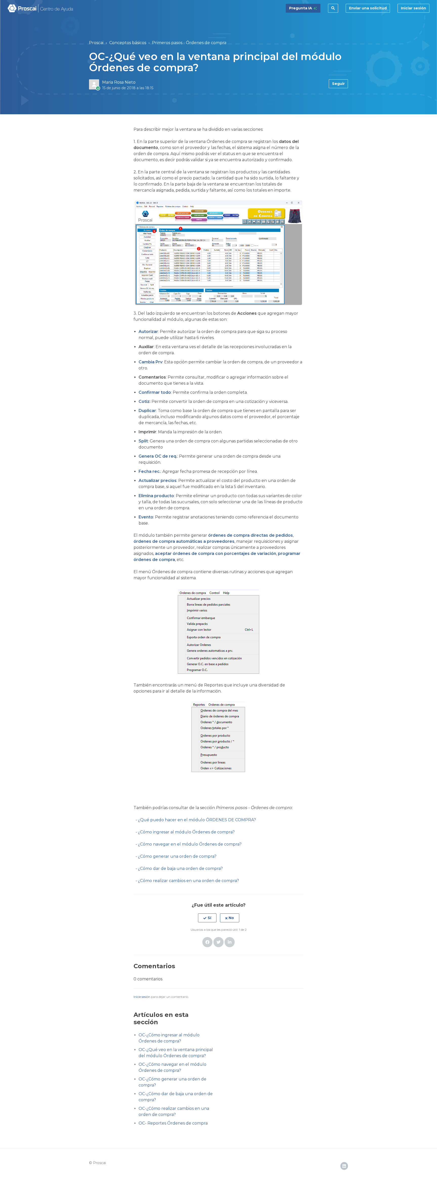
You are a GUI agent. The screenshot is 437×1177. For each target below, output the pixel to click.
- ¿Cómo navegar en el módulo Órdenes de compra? (188, 844)
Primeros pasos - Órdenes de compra (189, 42)
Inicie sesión (142, 997)
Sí (209, 918)
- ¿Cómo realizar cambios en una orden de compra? (187, 880)
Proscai (96, 42)
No (231, 918)
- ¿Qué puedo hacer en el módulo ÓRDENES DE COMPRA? (195, 819)
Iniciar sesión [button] (413, 8)
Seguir (338, 83)
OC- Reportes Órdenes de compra (173, 1123)
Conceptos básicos (127, 42)
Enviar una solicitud (368, 8)
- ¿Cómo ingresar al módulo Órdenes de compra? (185, 832)
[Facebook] (207, 942)
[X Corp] (218, 942)
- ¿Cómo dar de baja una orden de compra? (179, 868)
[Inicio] (41, 8)
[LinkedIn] (230, 942)
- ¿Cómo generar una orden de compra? (176, 856)
